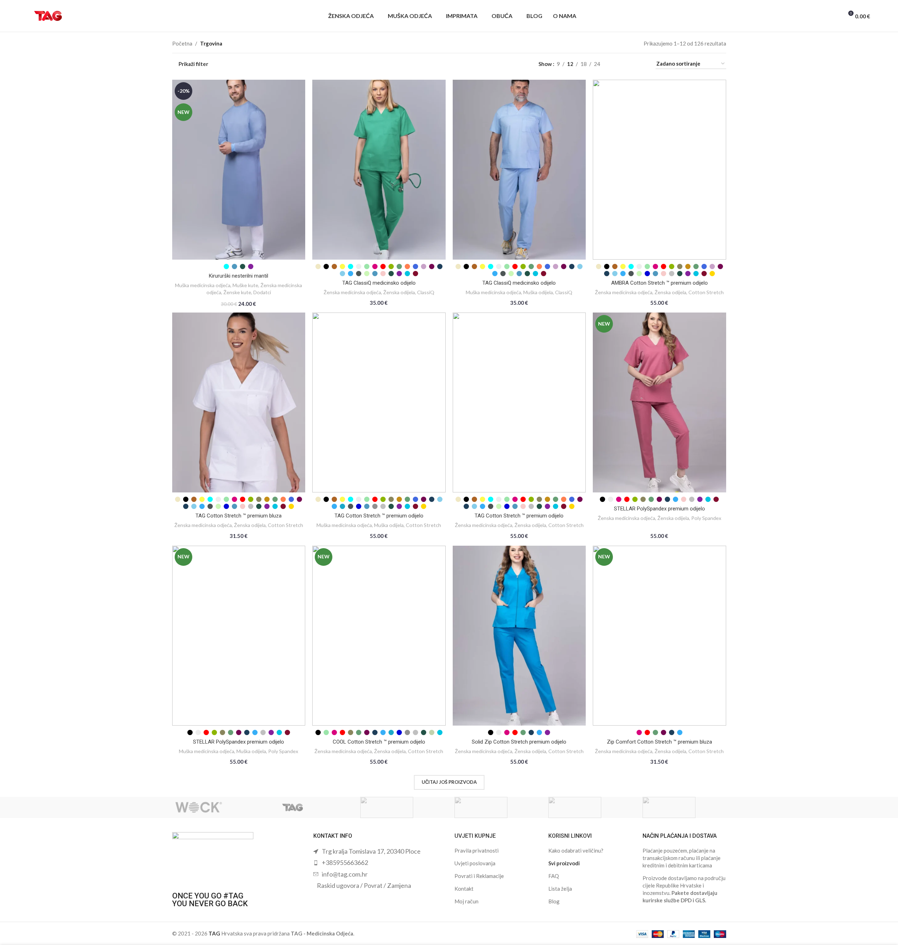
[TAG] (308, 807)
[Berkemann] (684, 807)
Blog (554, 901)
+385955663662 (345, 862)
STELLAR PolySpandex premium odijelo (659, 508)
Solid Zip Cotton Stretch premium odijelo (519, 742)
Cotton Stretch (706, 292)
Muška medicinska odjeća (202, 285)
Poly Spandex (706, 518)
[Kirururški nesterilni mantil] (239, 170)
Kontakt (464, 888)
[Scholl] (402, 807)
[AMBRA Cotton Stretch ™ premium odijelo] (659, 170)
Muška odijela (538, 292)
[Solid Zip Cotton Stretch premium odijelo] (519, 636)
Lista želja (560, 888)
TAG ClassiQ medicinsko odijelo (379, 283)
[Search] (822, 16)
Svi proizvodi (564, 863)
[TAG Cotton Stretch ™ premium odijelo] (379, 402)
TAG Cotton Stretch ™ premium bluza (238, 516)
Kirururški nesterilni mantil (238, 276)
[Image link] (212, 858)
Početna (182, 43)
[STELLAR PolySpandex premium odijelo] (659, 402)
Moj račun (466, 901)
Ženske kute (237, 292)
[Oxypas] (496, 807)
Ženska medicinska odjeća (352, 292)
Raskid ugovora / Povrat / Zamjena (364, 885)
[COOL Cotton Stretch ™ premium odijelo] (379, 636)
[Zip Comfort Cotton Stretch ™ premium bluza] (659, 636)
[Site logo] (48, 15)
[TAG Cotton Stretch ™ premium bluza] (239, 402)
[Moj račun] (809, 16)
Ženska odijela (399, 292)
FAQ (553, 876)
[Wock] (214, 807)
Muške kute (245, 285)
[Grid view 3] (629, 64)
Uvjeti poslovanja (474, 863)
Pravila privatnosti (476, 850)
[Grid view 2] (617, 64)
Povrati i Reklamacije (479, 876)
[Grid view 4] (641, 64)
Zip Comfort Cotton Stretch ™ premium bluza (659, 742)
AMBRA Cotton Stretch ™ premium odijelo (659, 283)
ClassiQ (425, 292)
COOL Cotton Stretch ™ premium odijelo (379, 742)
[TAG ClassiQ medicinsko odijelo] (379, 170)
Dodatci (262, 292)
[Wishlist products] (834, 16)
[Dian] (590, 807)
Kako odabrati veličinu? (575, 850)
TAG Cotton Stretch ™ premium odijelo (379, 516)
